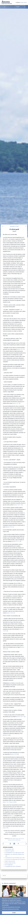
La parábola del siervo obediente (13, 866)
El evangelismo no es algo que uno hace (14, 852)
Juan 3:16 (5, 827)
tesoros (13, 840)
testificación (18, 840)
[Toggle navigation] (4, 6)
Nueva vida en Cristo (10, 861)
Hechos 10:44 (6, 735)
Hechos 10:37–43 (20, 716)
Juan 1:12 (5, 802)
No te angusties (9, 864)
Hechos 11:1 (11, 815)
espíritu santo (15, 838)
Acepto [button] (14, 912)
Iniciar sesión (23, 2)
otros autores (21, 838)
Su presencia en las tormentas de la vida (14, 857)
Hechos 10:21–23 (18, 504)
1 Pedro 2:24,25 (12, 802)
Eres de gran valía (9, 849)
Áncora (6, 1)
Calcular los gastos (9, 850)
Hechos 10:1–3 (20, 349)
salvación (10, 840)
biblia (11, 838)
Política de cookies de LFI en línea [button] (10, 909)
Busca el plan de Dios (10, 863)
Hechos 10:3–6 (9, 527)
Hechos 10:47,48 (14, 754)
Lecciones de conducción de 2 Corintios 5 (15, 859)
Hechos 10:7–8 (16, 403)
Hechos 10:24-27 (10, 613)
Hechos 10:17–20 (16, 541)
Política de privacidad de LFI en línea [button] (11, 907)
